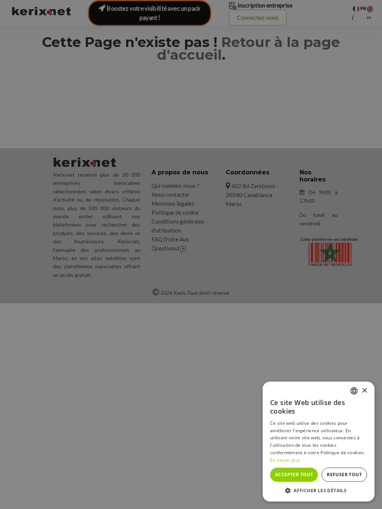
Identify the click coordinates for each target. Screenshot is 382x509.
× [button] (364, 390)
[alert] (191, 254)
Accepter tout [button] (294, 474)
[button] (318, 490)
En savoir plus (285, 460)
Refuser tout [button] (344, 474)
